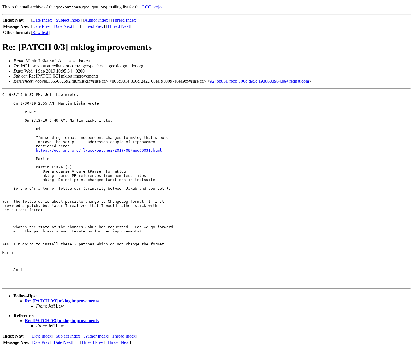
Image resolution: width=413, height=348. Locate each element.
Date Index (42, 20)
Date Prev (41, 26)
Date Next (63, 26)
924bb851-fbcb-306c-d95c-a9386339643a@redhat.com (259, 81)
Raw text (40, 32)
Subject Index (68, 20)
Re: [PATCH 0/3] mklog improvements (62, 301)
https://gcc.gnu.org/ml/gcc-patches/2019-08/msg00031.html (99, 150)
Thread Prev (92, 26)
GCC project (153, 6)
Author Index (96, 20)
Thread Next (118, 26)
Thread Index (124, 20)
